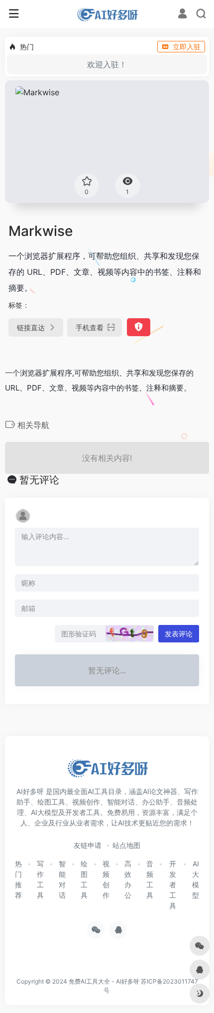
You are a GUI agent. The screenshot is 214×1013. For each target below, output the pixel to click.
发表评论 (179, 633)
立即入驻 (187, 46)
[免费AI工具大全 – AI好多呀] (106, 13)
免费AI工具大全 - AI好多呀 (104, 981)
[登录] (182, 14)
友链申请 (88, 845)
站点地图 (126, 845)
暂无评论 (39, 480)
